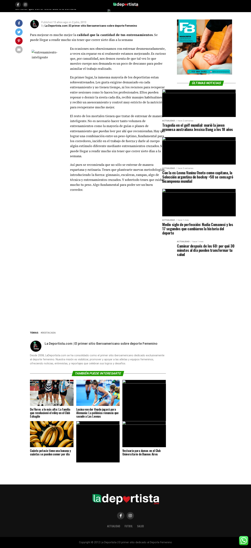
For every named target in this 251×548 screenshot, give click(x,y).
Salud (140, 526)
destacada (49, 333)
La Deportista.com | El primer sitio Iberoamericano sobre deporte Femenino (91, 25)
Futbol (129, 526)
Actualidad (113, 526)
